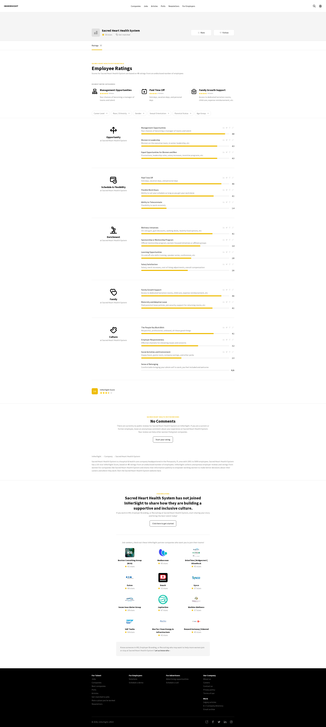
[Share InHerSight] (207, 722)
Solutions (133, 679)
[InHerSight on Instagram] (231, 722)
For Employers (188, 6)
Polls (163, 6)
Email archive (209, 709)
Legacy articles (209, 702)
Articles (154, 6)
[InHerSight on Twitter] (219, 722)
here (159, 470)
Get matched (124, 34)
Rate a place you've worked (103, 700)
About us (207, 679)
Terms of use (208, 693)
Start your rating (163, 439)
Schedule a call (172, 682)
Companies (136, 6)
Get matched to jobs (101, 697)
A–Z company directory (213, 705)
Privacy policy (209, 689)
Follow (225, 32)
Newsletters (173, 6)
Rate (203, 32)
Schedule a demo (136, 682)
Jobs (146, 6)
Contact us (208, 686)
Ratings (97, 45)
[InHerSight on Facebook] (213, 722)
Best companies (99, 686)
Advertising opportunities (177, 679)
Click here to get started (163, 523)
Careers (206, 682)
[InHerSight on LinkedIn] (225, 722)
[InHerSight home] (11, 6)
